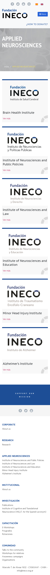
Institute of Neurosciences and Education (21, 467)
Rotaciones (7, 534)
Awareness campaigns (12, 556)
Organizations (8, 560)
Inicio (6, 66)
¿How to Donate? (37, 24)
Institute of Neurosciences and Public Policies (23, 460)
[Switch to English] (42, 4)
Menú (43, 14)
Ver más (6, 118)
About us (6, 429)
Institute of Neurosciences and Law (18, 463)
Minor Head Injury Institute (14, 470)
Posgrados (7, 530)
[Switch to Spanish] (36, 4)
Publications (7, 505)
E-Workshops (8, 527)
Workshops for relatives (13, 553)
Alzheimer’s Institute (11, 473)
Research (6, 444)
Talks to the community (13, 550)
